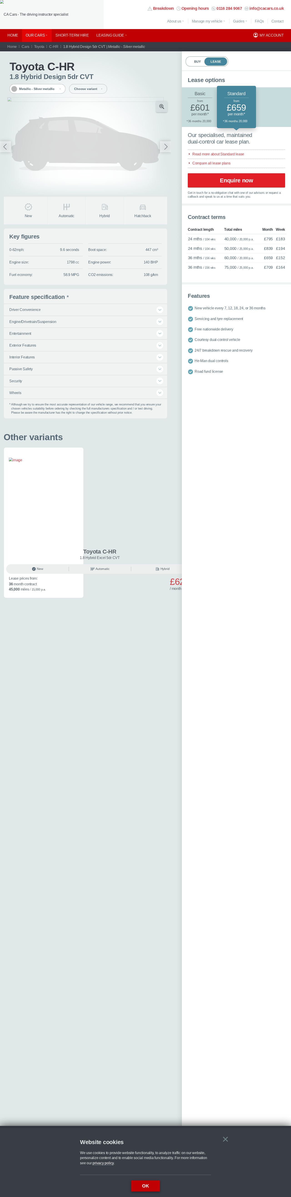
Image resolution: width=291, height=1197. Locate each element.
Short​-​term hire (72, 35)
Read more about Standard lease (218, 154)
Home (13, 35)
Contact (277, 21)
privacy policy (103, 1163)
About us (174, 21)
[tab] (200, 107)
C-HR (53, 47)
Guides (238, 21)
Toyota (39, 47)
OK (145, 1185)
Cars (25, 47)
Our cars (35, 35)
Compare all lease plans (211, 163)
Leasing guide (110, 35)
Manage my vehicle (207, 21)
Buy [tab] (197, 61)
